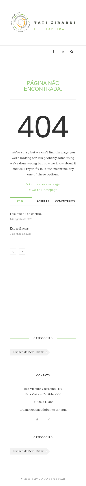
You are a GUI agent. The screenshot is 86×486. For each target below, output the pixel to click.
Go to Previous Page (44, 184)
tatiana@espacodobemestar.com (43, 410)
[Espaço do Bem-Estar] (43, 22)
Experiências (19, 228)
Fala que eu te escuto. (26, 214)
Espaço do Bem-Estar (28, 352)
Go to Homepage (44, 190)
